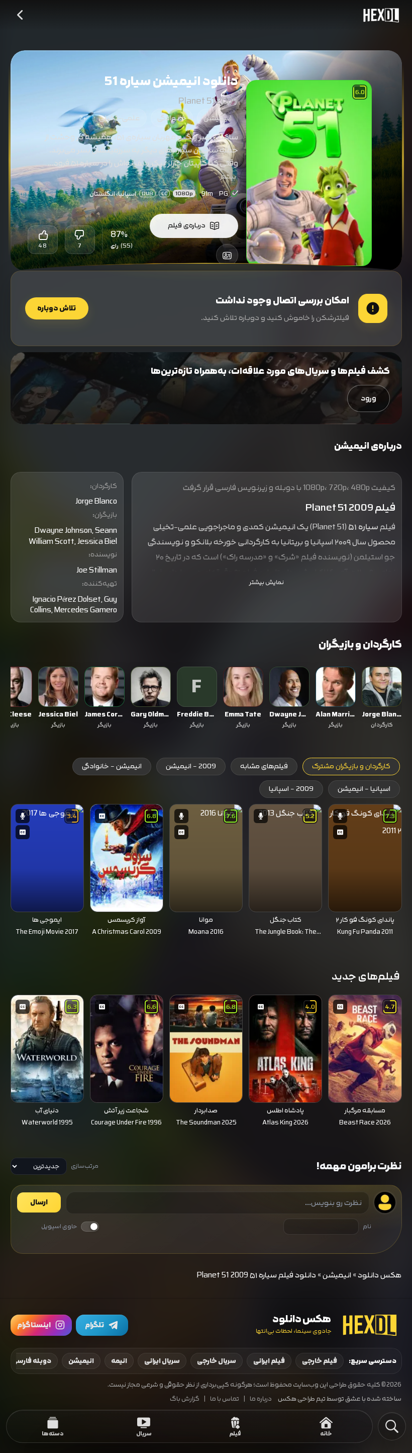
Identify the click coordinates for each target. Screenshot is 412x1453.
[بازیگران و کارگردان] (227, 255)
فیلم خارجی (319, 1361)
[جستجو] (392, 1426)
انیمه (119, 1361)
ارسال (39, 1202)
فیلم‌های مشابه (264, 766)
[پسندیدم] (43, 235)
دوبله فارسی (31, 1361)
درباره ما (261, 1399)
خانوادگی (171, 118)
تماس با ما (224, 1399)
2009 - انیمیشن (191, 766)
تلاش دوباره (56, 308)
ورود (368, 398)
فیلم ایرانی (269, 1361)
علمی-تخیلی (119, 118)
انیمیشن (217, 118)
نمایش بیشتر (266, 582)
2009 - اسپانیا (291, 788)
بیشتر (228, 177)
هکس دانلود (380, 1275)
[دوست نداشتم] (80, 235)
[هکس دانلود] (379, 15)
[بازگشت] (21, 15)
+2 (82, 118)
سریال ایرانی (162, 1361)
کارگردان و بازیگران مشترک (351, 766)
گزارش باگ (184, 1399)
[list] (206, 699)
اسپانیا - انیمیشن (364, 788)
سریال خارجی (216, 1361)
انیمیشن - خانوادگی (112, 766)
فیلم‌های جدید (366, 976)
